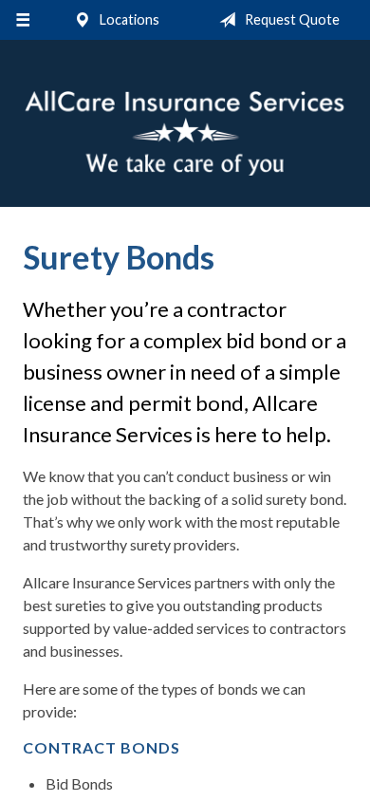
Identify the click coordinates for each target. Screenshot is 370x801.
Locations (128, 19)
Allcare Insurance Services (185, 132)
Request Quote (291, 19)
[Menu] (22, 19)
